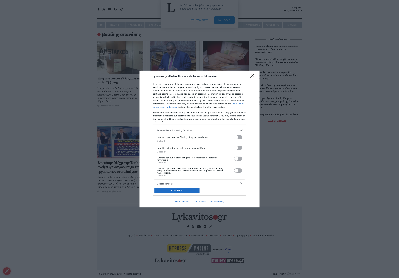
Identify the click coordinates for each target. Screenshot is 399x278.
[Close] (253, 77)
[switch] (238, 137)
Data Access (199, 201)
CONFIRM (177, 190)
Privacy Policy (217, 201)
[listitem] (199, 130)
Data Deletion (182, 201)
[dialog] (199, 139)
